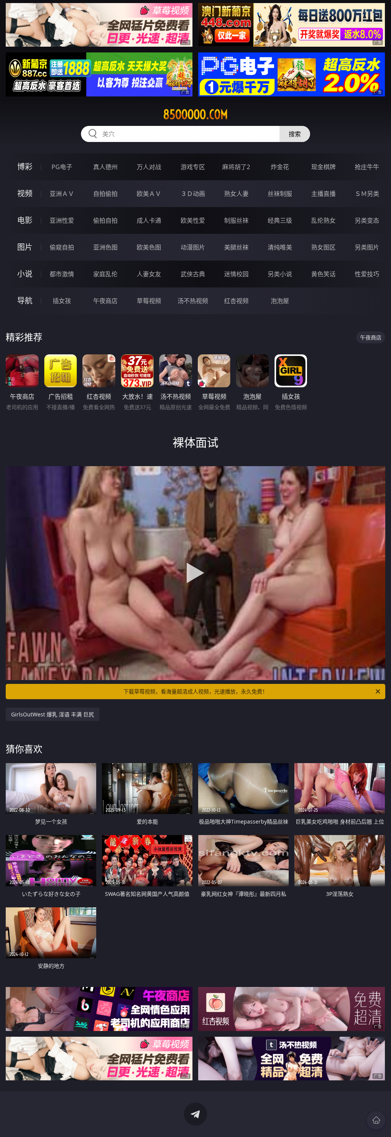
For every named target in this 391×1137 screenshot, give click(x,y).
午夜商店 (105, 301)
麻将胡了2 (236, 167)
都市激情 (62, 274)
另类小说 (280, 274)
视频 (24, 193)
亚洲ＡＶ (62, 193)
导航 (24, 300)
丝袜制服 (280, 193)
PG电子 (62, 167)
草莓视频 (149, 301)
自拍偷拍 (105, 193)
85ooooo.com (195, 114)
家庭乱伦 (105, 274)
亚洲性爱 (62, 220)
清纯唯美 (280, 247)
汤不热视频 (193, 301)
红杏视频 (236, 301)
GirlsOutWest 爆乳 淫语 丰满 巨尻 (52, 714)
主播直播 (323, 193)
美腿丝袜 (236, 247)
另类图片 (367, 247)
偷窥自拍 (62, 247)
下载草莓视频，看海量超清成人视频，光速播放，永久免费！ (195, 691)
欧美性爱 (193, 220)
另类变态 (367, 220)
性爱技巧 (367, 274)
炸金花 (280, 167)
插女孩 (62, 301)
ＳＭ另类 (367, 193)
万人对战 (149, 167)
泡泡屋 (280, 301)
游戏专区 (193, 167)
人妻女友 (149, 274)
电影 (24, 220)
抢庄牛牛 (367, 167)
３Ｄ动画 (193, 193)
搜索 (295, 134)
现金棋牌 (323, 167)
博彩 (24, 166)
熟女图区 (323, 247)
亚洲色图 (105, 247)
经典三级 (280, 220)
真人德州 (105, 167)
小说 (24, 274)
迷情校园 (236, 274)
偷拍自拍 (105, 220)
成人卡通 (149, 220)
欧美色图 (149, 247)
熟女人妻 (236, 193)
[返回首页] (376, 1120)
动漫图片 (193, 247)
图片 (24, 247)
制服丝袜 (236, 220)
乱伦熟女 (323, 220)
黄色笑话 (323, 274)
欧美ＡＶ (149, 193)
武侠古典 (193, 274)
